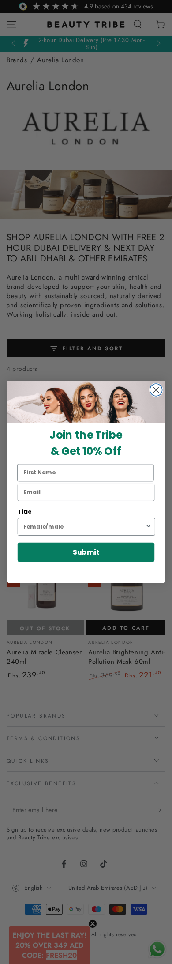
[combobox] (84, 526)
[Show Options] (148, 526)
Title (24, 511)
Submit (86, 552)
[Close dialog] (156, 390)
